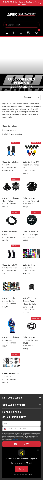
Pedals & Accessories (12, 134)
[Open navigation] (6, 32)
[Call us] (13, 32)
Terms (20, 439)
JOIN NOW (21, 444)
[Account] (28, 33)
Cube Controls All (10, 126)
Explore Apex (12, 397)
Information (12, 412)
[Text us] (20, 32)
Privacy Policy (15, 439)
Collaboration (13, 404)
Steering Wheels (9, 130)
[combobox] (21, 24)
